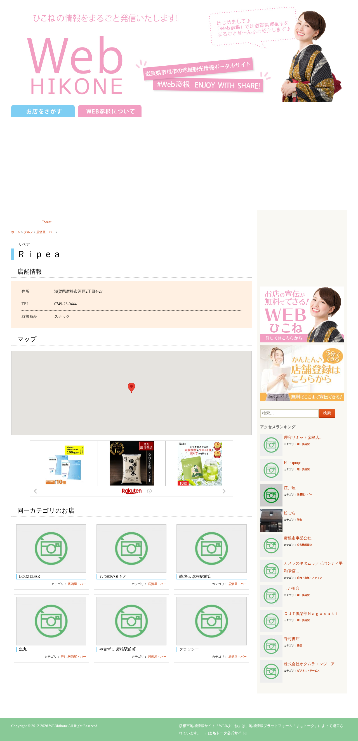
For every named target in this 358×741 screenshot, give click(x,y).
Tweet (46, 222)
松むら (290, 513)
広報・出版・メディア (309, 577)
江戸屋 (290, 488)
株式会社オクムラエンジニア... (311, 664)
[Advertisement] (179, 161)
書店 (299, 645)
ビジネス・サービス (308, 670)
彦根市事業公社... (299, 538)
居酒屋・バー (45, 232)
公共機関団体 (304, 544)
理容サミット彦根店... (303, 437)
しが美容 (292, 588)
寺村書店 (292, 639)
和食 (299, 519)
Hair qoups (292, 463)
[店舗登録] (302, 373)
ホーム (15, 232)
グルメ (28, 232)
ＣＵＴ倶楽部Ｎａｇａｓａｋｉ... (313, 614)
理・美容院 (303, 444)
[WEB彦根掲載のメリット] (302, 314)
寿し (64, 656)
